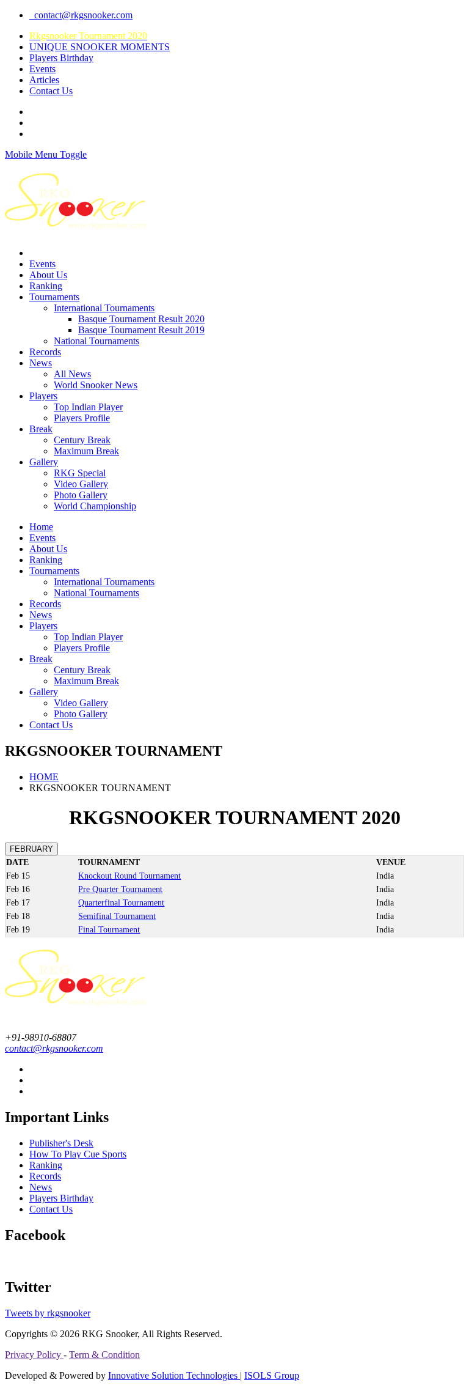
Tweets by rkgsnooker (47, 1313)
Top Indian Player (88, 407)
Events (42, 69)
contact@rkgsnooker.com (81, 15)
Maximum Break (86, 451)
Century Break (82, 440)
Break (41, 429)
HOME (44, 777)
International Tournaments (104, 308)
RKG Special (80, 473)
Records (45, 352)
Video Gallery (81, 484)
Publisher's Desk (61, 1143)
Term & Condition (104, 1354)
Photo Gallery (80, 495)
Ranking (45, 286)
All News (72, 374)
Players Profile (82, 418)
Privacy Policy (34, 1354)
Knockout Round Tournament (129, 875)
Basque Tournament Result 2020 (141, 319)
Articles (44, 80)
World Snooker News (95, 385)
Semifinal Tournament (117, 916)
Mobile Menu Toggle (46, 154)
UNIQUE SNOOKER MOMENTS (99, 47)
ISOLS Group (271, 1375)
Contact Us (51, 91)
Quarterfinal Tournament (121, 902)
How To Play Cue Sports (77, 1154)
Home (41, 527)
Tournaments (54, 297)
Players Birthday (61, 58)
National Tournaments (96, 341)
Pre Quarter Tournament (120, 889)
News (40, 363)
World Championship (95, 506)
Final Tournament (109, 929)
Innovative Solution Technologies (174, 1375)
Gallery (43, 462)
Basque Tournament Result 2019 (141, 330)
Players (43, 396)
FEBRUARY (31, 849)
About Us (48, 275)
